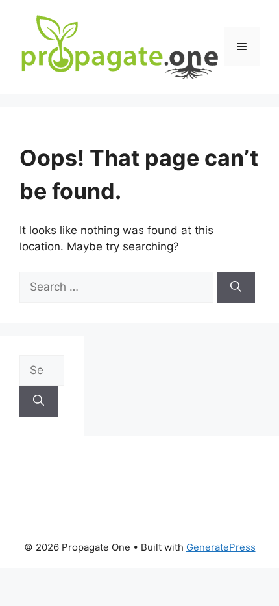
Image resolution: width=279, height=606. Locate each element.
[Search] (236, 287)
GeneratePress (221, 547)
